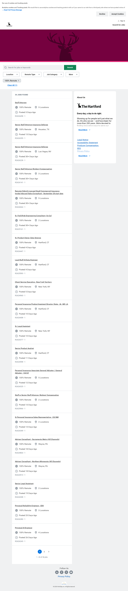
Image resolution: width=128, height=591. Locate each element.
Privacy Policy (64, 576)
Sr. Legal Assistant (22, 326)
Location (9, 74)
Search (70, 67)
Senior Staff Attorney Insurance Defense (31, 125)
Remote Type (30, 74)
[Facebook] (61, 572)
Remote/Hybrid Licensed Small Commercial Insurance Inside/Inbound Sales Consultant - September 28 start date (39, 192)
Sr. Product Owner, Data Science (28, 238)
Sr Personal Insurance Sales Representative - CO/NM (36, 417)
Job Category (52, 74)
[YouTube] (71, 572)
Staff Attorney (20, 103)
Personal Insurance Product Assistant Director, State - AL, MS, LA (41, 304)
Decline (102, 14)
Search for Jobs (118, 25)
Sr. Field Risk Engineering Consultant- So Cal (33, 216)
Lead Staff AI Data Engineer (26, 260)
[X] (66, 572)
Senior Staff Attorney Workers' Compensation (33, 169)
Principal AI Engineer (23, 528)
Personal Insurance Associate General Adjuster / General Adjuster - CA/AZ (38, 371)
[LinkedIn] (57, 572)
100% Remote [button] (11, 80)
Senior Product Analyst (24, 348)
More (71, 74)
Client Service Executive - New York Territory (33, 282)
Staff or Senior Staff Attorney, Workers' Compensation (37, 395)
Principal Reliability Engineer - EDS (29, 506)
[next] (49, 552)
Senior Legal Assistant (24, 484)
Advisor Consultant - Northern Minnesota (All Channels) (38, 461)
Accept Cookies (118, 14)
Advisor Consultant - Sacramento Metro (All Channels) (37, 439)
